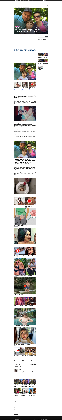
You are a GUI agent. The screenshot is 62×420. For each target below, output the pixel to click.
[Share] (19, 373)
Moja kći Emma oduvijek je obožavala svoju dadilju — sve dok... (45, 63)
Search (38, 35)
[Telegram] (21, 373)
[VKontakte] (46, 0)
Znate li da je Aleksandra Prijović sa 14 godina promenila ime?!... (45, 57)
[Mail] (18, 373)
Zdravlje (44, 5)
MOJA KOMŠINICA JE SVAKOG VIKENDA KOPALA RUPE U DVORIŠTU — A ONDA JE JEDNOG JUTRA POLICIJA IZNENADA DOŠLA (32, 385)
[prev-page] (14, 397)
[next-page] (15, 397)
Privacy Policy (26, 0)
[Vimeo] (45, 0)
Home (14, 7)
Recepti (29, 5)
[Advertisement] (25, 43)
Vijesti (21, 5)
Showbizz (34, 5)
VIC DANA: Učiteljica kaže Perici (33, 364)
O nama (23, 0)
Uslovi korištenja (29, 0)
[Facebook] (43, 0)
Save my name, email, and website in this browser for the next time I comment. (22, 412)
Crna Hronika (25, 5)
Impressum (32, 0)
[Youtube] (47, 0)
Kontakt (21, 0)
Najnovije (18, 5)
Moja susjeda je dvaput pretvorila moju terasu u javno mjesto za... (40, 57)
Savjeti (31, 5)
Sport (37, 5)
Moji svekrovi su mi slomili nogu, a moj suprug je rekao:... (39, 70)
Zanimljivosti (40, 5)
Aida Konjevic (20, 369)
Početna (20, 0)
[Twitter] (44, 0)
